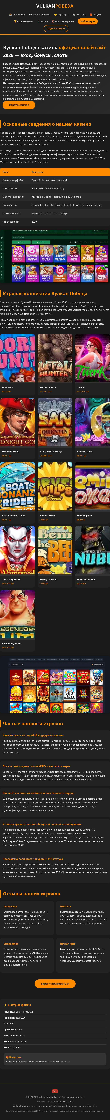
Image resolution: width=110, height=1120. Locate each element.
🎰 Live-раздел (17, 14)
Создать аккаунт (56, 28)
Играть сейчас (19, 105)
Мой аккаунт (87, 21)
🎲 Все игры (79, 14)
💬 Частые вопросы (39, 14)
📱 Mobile (42, 21)
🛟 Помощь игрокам (63, 21)
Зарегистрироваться (55, 983)
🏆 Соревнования (23, 21)
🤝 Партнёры (61, 14)
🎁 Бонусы (95, 14)
